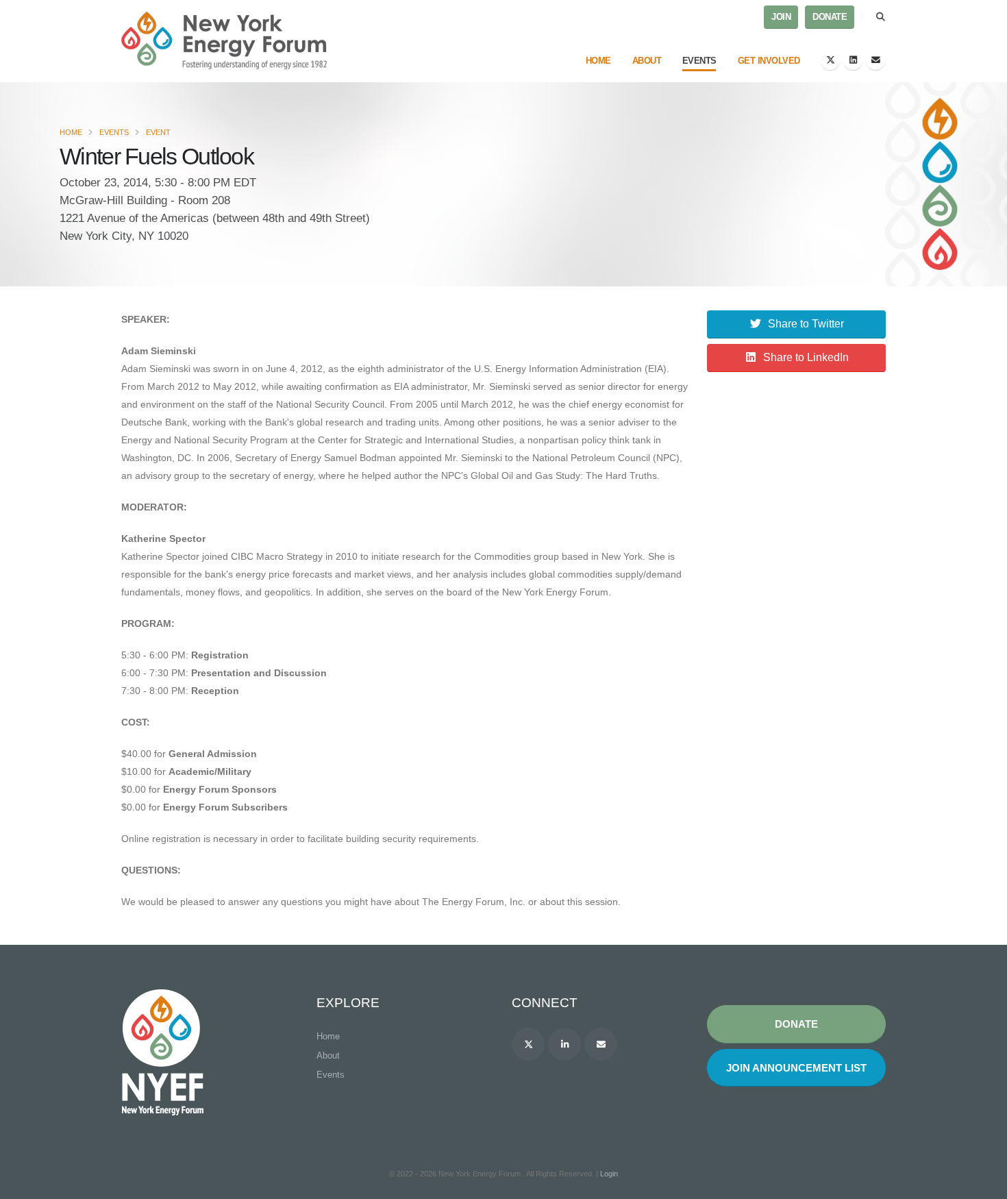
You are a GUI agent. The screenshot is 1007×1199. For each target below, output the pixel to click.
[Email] (875, 60)
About (647, 60)
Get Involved (769, 60)
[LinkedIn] (852, 60)
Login (609, 1174)
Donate (829, 17)
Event (158, 132)
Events (699, 60)
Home (598, 60)
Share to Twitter (806, 324)
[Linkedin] (564, 1044)
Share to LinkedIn (806, 357)
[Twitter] (830, 60)
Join (781, 17)
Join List (796, 1068)
